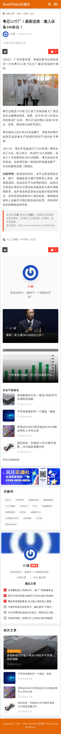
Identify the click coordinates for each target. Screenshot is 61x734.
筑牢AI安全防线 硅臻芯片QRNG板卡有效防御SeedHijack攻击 (32, 596)
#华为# (23, 512)
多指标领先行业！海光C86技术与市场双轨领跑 (37, 397)
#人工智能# (10, 506)
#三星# (39, 518)
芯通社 (30, 214)
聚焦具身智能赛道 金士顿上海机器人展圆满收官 (32, 601)
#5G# (35, 506)
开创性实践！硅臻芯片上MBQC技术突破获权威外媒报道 (32, 618)
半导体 (24, 148)
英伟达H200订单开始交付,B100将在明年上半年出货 (37, 428)
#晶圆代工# (35, 512)
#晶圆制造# (47, 506)
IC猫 (12, 34)
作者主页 (21, 577)
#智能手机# (33, 500)
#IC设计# (24, 506)
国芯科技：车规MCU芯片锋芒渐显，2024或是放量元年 (36, 445)
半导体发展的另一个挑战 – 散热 (36, 411)
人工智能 (13, 239)
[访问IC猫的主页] (30, 554)
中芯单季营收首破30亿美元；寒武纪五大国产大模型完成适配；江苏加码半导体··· (32, 612)
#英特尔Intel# (11, 524)
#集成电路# (48, 500)
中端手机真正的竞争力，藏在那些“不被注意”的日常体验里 (32, 607)
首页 (19, 13)
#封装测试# (10, 512)
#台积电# (27, 518)
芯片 (32, 64)
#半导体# (20, 500)
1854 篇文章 (39, 577)
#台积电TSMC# (12, 518)
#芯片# (8, 500)
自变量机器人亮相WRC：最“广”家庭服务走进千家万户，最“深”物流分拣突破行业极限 (32, 590)
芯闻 (25, 13)
